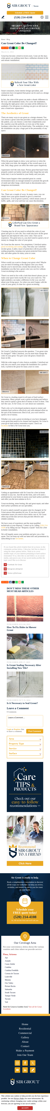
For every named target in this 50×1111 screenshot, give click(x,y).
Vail (6, 1002)
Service (13, 748)
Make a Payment (25, 1050)
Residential (25, 1028)
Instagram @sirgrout (15, 569)
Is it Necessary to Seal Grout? (22, 703)
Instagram (17, 1063)
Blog (8, 39)
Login (9, 729)
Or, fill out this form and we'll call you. (25, 920)
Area (11, 738)
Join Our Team (25, 1054)
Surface (13, 753)
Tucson (7, 999)
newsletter (19, 539)
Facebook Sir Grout (14, 565)
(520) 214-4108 (23, 17)
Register (17, 729)
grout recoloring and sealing (12, 247)
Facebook (10, 48)
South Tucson (10, 992)
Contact (25, 1046)
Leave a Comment (18, 708)
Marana (8, 980)
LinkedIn (25, 1070)
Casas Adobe (10, 964)
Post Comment (34, 731)
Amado (8, 961)
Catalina (8, 967)
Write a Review (2, 17)
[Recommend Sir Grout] (25, 841)
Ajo (6, 958)
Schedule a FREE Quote (25, 13)
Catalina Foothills (11, 970)
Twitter (13, 48)
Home (3, 39)
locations (4, 426)
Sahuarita (8, 989)
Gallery (25, 1037)
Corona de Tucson (12, 973)
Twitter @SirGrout (14, 573)
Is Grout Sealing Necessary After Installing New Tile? (24, 666)
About (25, 1041)
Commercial (25, 1032)
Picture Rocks (10, 986)
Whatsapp (16, 48)
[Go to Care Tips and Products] (25, 787)
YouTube (17, 1070)
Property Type (16, 743)
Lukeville (8, 977)
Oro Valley (9, 983)
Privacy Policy (19, 1098)
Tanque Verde (10, 996)
